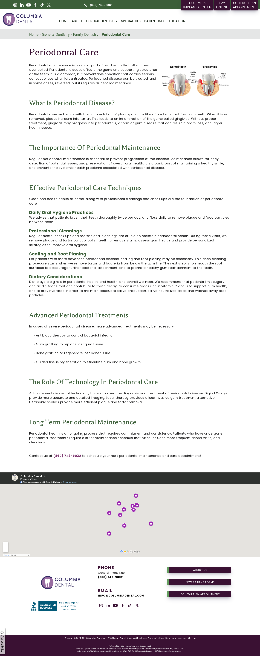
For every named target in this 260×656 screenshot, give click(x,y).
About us (200, 570)
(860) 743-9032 (67, 456)
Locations (178, 21)
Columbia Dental (95, 638)
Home (63, 21)
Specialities (131, 21)
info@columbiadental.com (121, 595)
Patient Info (155, 21)
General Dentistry (102, 21)
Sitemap (191, 638)
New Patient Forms (200, 582)
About (77, 21)
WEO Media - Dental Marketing (122, 638)
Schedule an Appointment (200, 594)
